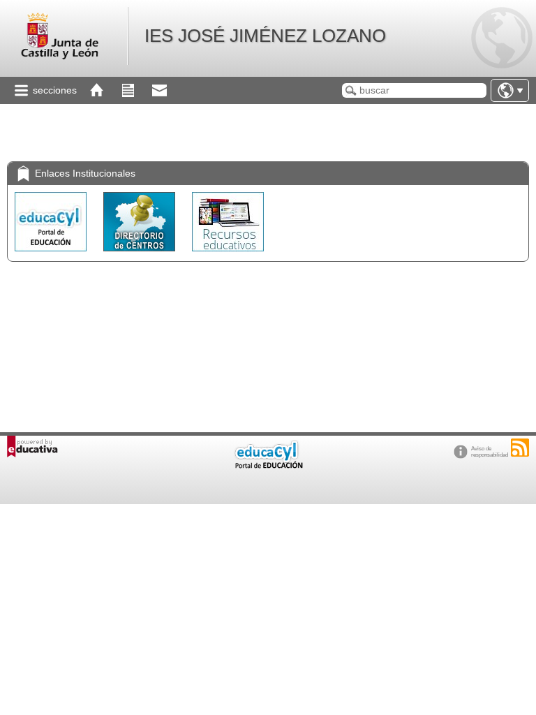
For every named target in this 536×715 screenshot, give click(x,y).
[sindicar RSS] (520, 447)
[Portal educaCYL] (52, 254)
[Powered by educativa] (32, 446)
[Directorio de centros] (140, 254)
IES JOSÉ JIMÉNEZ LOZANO (265, 35)
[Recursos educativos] (228, 254)
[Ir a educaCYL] (268, 465)
